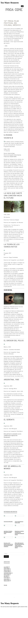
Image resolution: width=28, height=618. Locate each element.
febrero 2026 (6, 570)
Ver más (5, 585)
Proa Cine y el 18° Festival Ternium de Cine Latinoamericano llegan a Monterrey (8, 545)
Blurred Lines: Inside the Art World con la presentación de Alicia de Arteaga (19, 533)
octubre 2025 (7, 571)
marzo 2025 (6, 579)
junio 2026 (6, 567)
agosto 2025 (6, 574)
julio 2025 (6, 576)
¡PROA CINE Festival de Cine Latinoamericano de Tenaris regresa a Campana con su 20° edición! (19, 545)
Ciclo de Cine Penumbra (8, 521)
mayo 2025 (6, 577)
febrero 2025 (6, 580)
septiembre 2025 (7, 573)
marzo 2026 (6, 568)
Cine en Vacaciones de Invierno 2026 (19, 522)
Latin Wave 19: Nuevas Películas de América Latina (8, 532)
